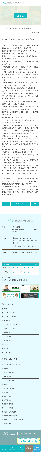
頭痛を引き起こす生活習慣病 (13, 420)
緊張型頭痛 (8, 396)
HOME (6, 309)
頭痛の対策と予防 (10, 412)
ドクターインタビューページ (13, 324)
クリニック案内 (9, 313)
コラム (6, 344)
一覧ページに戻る (20, 204)
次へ (34, 204)
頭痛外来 (7, 369)
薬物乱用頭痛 (8, 404)
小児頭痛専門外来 (10, 372)
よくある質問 (8, 336)
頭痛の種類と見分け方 (11, 416)
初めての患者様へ (10, 328)
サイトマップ (8, 352)
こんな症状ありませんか (12, 365)
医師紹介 (7, 321)
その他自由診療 (9, 388)
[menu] (38, 3)
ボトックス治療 (9, 380)
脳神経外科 (8, 376)
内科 (5, 384)
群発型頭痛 (8, 400)
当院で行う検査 (9, 423)
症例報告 (7, 348)
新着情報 (7, 340)
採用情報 (7, 332)
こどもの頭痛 (8, 408)
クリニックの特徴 (10, 317)
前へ (6, 204)
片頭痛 (6, 392)
